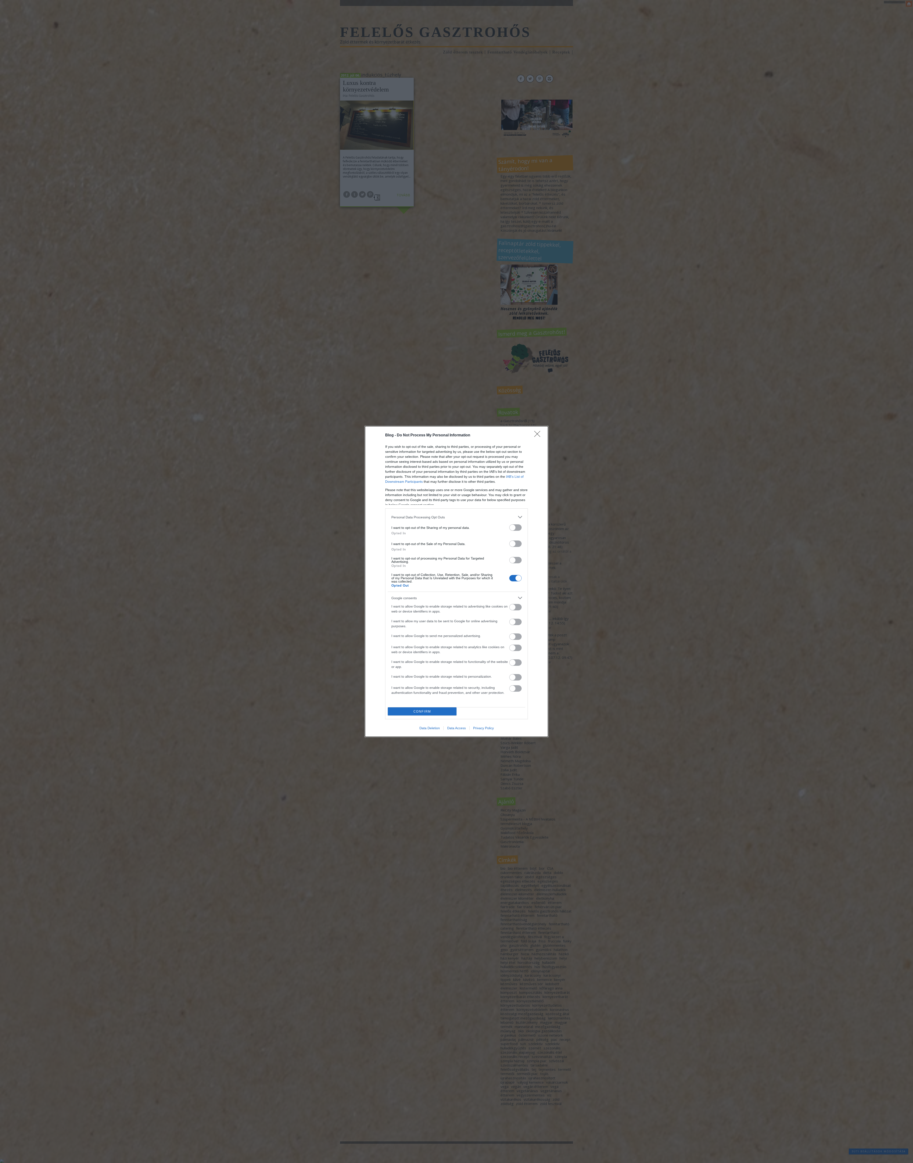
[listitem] (456, 517)
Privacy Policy (483, 728)
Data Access (456, 728)
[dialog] (456, 581)
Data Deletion (429, 728)
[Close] (538, 435)
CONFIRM (422, 711)
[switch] (515, 527)
